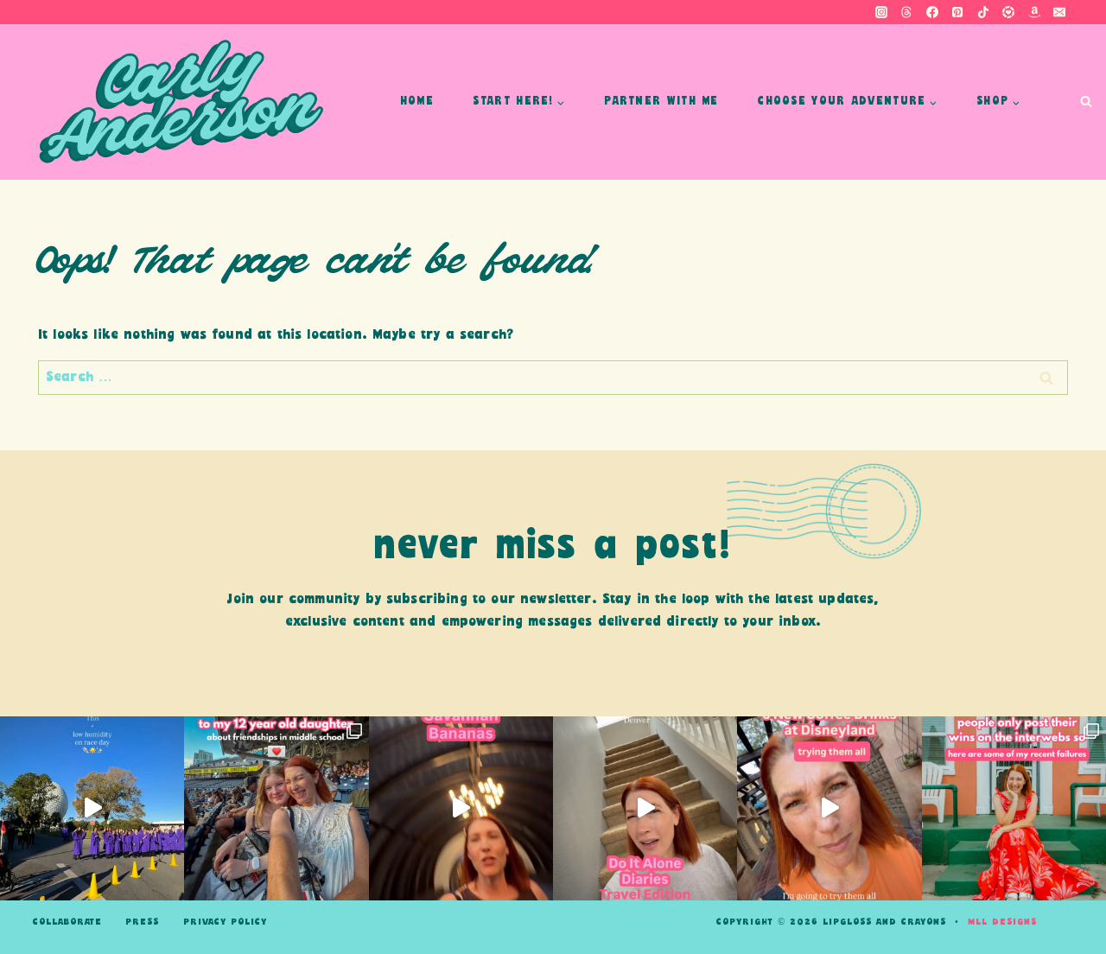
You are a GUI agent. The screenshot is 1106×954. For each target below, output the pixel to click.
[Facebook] (932, 12)
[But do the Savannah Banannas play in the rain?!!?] (461, 808)
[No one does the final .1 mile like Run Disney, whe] (92, 808)
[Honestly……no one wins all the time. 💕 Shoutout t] (1014, 808)
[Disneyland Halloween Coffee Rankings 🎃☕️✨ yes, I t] (829, 808)
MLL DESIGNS (1002, 922)
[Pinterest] (957, 12)
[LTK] (1008, 12)
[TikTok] (983, 12)
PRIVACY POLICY (225, 922)
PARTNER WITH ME (661, 101)
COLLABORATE (67, 922)
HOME (417, 101)
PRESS (142, 922)
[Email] (1059, 12)
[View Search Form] (1085, 102)
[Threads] (906, 12)
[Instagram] (881, 12)
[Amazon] (1034, 12)
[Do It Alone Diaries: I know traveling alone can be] (645, 808)
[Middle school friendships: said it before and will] (276, 808)
